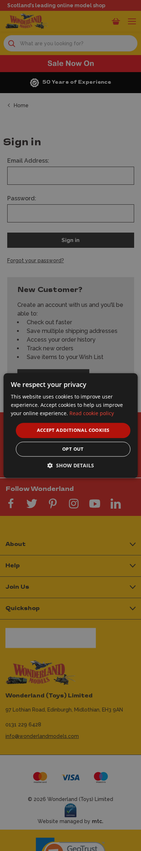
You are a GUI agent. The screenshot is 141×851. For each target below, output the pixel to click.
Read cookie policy (91, 413)
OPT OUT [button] (73, 449)
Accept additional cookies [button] (73, 430)
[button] (70, 465)
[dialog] (71, 425)
